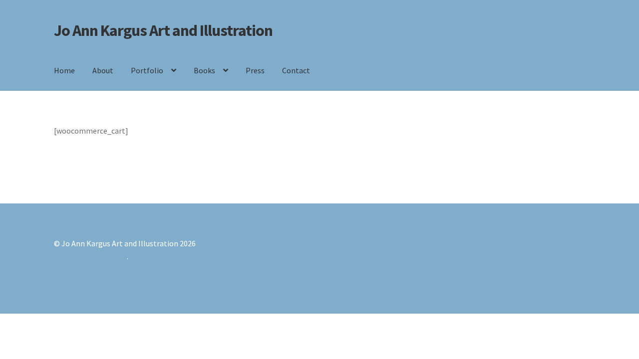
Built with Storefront (90, 256)
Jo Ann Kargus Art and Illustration (163, 30)
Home (64, 70)
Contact (296, 70)
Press (255, 70)
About (102, 70)
